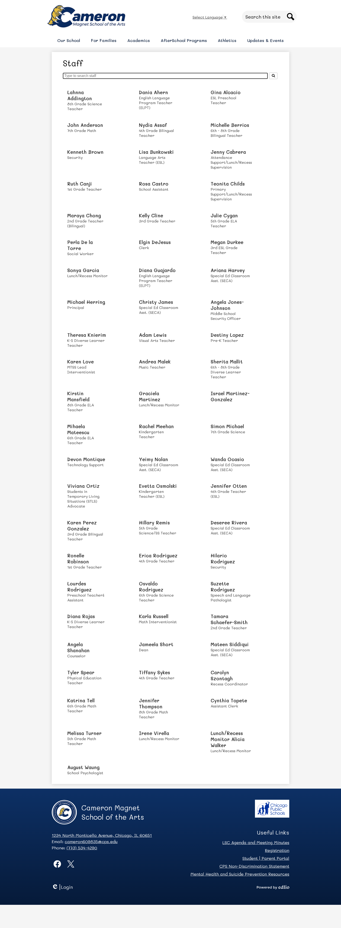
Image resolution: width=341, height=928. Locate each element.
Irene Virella (154, 733)
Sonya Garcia (83, 270)
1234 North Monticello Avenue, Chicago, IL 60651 (102, 835)
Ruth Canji (79, 184)
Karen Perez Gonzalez (82, 526)
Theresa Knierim (86, 335)
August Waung (83, 767)
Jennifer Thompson (150, 703)
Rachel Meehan (156, 426)
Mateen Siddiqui (230, 644)
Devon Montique (86, 459)
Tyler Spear (80, 672)
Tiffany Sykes (154, 672)
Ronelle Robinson (78, 558)
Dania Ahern (153, 92)
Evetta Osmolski (158, 486)
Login (64, 887)
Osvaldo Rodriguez (151, 587)
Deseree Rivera (229, 523)
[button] (68, 40)
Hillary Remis (154, 523)
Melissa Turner (84, 733)
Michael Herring (86, 302)
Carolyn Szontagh (222, 675)
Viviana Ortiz (83, 486)
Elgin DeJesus (155, 242)
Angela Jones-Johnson (227, 305)
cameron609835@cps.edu (91, 841)
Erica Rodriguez (158, 555)
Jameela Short (156, 644)
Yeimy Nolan (153, 459)
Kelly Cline (151, 215)
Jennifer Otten (229, 486)
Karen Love (80, 362)
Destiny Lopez (227, 335)
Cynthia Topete (229, 700)
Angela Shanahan (78, 647)
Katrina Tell (81, 700)
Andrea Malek (154, 362)
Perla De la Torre (80, 245)
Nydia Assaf (153, 125)
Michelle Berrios (230, 125)
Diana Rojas (81, 616)
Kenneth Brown (85, 152)
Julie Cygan (224, 215)
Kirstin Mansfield (78, 396)
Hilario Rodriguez (223, 558)
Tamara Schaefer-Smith (229, 619)
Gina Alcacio (226, 92)
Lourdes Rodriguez (79, 587)
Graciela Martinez (149, 396)
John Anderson (85, 125)
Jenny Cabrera (228, 152)
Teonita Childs (228, 184)
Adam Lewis (153, 335)
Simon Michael (227, 426)
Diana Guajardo (157, 270)
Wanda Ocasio (227, 459)
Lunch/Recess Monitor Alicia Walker (227, 739)
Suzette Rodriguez (223, 587)
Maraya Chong (84, 215)
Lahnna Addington (79, 95)
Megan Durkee (227, 242)
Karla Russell (153, 616)
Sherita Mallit (227, 362)
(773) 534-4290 (82, 848)
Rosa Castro (153, 184)
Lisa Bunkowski (156, 152)
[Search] (273, 76)
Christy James (156, 302)
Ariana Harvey (228, 270)
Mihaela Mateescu (78, 429)
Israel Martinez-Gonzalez (230, 396)
